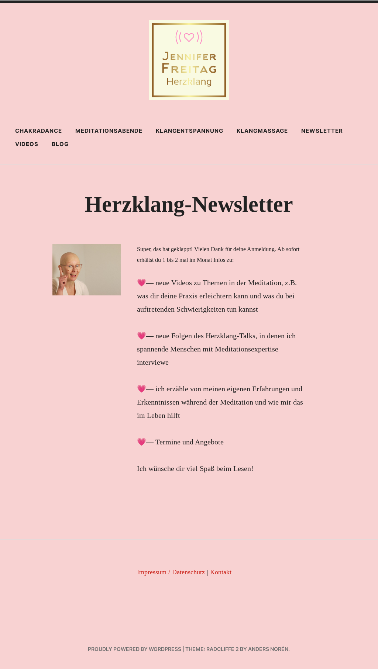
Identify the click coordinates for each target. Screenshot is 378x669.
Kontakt (220, 572)
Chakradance (38, 130)
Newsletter (322, 130)
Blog (60, 144)
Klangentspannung (189, 130)
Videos (26, 144)
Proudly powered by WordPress (134, 649)
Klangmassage (262, 130)
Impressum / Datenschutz (171, 572)
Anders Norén (268, 649)
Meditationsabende (108, 130)
